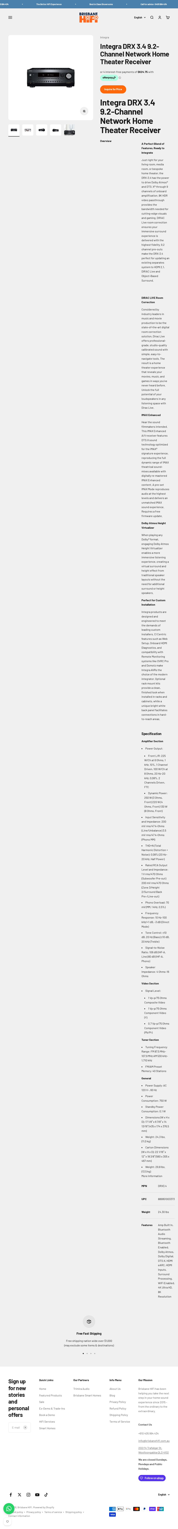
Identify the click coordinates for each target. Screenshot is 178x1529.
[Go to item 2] (27, 130)
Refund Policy (118, 1408)
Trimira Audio (81, 1388)
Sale (41, 1401)
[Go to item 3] (41, 130)
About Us (115, 1388)
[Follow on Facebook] (10, 1494)
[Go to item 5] (69, 130)
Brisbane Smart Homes (87, 1395)
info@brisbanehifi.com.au (154, 1440)
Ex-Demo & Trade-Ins (52, 1408)
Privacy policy (33, 1512)
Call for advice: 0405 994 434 (144, 4)
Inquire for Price (113, 89)
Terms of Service (120, 1421)
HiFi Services (47, 1421)
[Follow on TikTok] (46, 1494)
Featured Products (50, 1395)
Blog (112, 1395)
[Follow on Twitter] (19, 1494)
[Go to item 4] (55, 130)
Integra (104, 37)
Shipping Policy (119, 1414)
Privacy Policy (118, 1401)
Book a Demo (47, 1414)
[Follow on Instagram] (28, 1494)
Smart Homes (47, 1428)
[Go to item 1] (13, 130)
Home (42, 1388)
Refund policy (15, 1512)
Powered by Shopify (43, 1507)
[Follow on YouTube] (37, 1494)
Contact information (19, 1515)
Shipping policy (73, 1512)
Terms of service (53, 1512)
